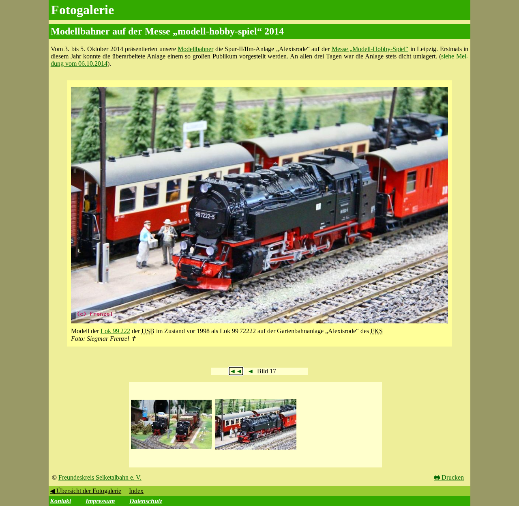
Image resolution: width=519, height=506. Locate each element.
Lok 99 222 (115, 330)
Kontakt (60, 500)
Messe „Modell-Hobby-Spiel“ (370, 48)
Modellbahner (195, 48)
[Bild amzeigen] (171, 449)
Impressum (100, 500)
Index (136, 490)
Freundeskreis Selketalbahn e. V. (100, 477)
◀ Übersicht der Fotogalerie (85, 490)
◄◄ (235, 371)
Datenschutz (145, 500)
